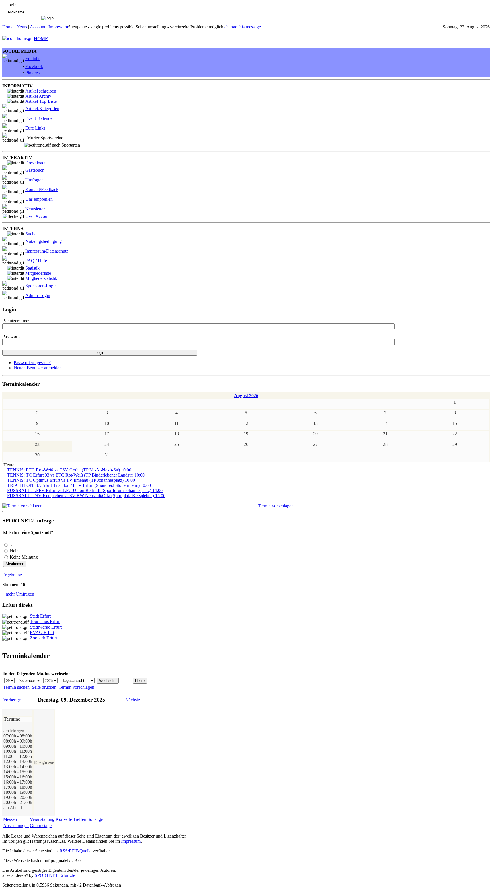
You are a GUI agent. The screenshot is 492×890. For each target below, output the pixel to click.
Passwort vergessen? (32, 362)
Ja (11, 544)
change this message (242, 26)
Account (37, 26)
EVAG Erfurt (42, 632)
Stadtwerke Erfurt (46, 627)
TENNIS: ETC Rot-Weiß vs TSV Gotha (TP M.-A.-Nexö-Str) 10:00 (69, 469)
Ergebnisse (12, 574)
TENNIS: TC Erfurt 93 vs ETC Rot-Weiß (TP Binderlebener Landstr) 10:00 (76, 475)
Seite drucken (44, 687)
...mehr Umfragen (18, 594)
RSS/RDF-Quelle (75, 850)
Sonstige (95, 819)
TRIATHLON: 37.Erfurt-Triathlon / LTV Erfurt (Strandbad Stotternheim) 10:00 (79, 485)
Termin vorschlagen (276, 505)
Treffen (79, 819)
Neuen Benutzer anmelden (38, 367)
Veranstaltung (42, 819)
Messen (10, 819)
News (22, 26)
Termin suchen (16, 687)
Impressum (58, 26)
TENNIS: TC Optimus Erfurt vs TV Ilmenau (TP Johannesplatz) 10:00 (71, 480)
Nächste (132, 699)
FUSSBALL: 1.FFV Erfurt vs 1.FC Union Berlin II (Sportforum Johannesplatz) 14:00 (85, 490)
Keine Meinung (24, 557)
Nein (14, 550)
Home (7, 26)
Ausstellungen (16, 825)
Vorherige (12, 699)
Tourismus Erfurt (45, 621)
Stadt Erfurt (40, 616)
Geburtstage (41, 825)
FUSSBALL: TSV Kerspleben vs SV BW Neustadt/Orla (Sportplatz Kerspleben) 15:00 (86, 495)
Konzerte (64, 819)
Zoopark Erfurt (43, 637)
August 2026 (246, 395)
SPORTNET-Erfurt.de (55, 875)
